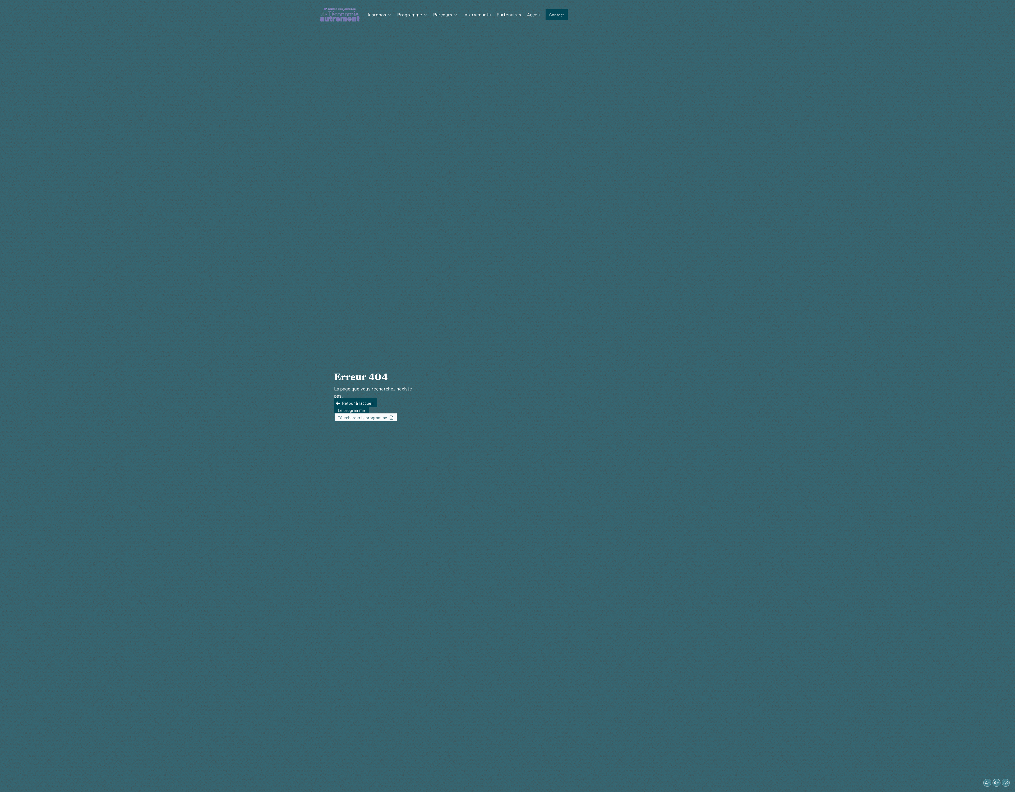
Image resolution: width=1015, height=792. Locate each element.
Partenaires (509, 14)
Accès (533, 14)
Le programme (351, 410)
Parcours (442, 14)
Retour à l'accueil (357, 403)
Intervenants (477, 14)
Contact (556, 14)
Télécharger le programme (362, 417)
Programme (409, 14)
